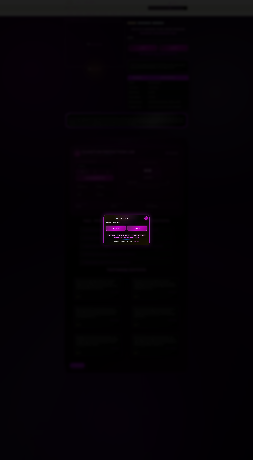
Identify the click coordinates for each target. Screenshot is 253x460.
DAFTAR (116, 228)
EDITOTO (137, 241)
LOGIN (137, 228)
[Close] (146, 218)
